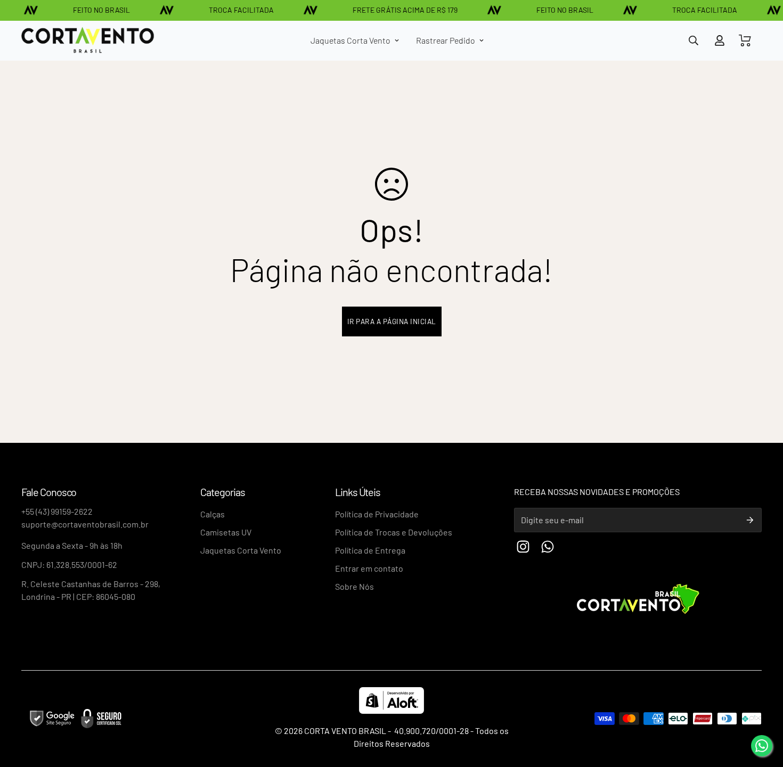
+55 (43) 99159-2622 (57, 511)
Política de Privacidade (377, 514)
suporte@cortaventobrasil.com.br (85, 524)
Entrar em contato (369, 568)
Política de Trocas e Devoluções (393, 532)
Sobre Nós (354, 586)
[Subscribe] (750, 520)
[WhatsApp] (761, 745)
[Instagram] (523, 547)
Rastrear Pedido (445, 40)
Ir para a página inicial (391, 321)
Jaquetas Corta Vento (350, 40)
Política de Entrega (370, 550)
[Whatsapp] (548, 547)
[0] (745, 40)
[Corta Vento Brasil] (87, 41)
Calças (212, 514)
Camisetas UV (225, 532)
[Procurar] (693, 40)
